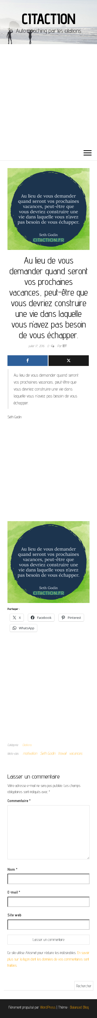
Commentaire (19, 800)
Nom (12, 869)
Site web (14, 915)
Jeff (65, 346)
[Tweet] (68, 360)
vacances (75, 753)
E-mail (13, 892)
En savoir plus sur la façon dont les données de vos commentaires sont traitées (48, 959)
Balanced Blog (79, 1007)
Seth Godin (47, 753)
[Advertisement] (48, 95)
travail (62, 753)
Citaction (48, 19)
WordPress (47, 1007)
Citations (27, 745)
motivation (30, 753)
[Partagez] (27, 360)
